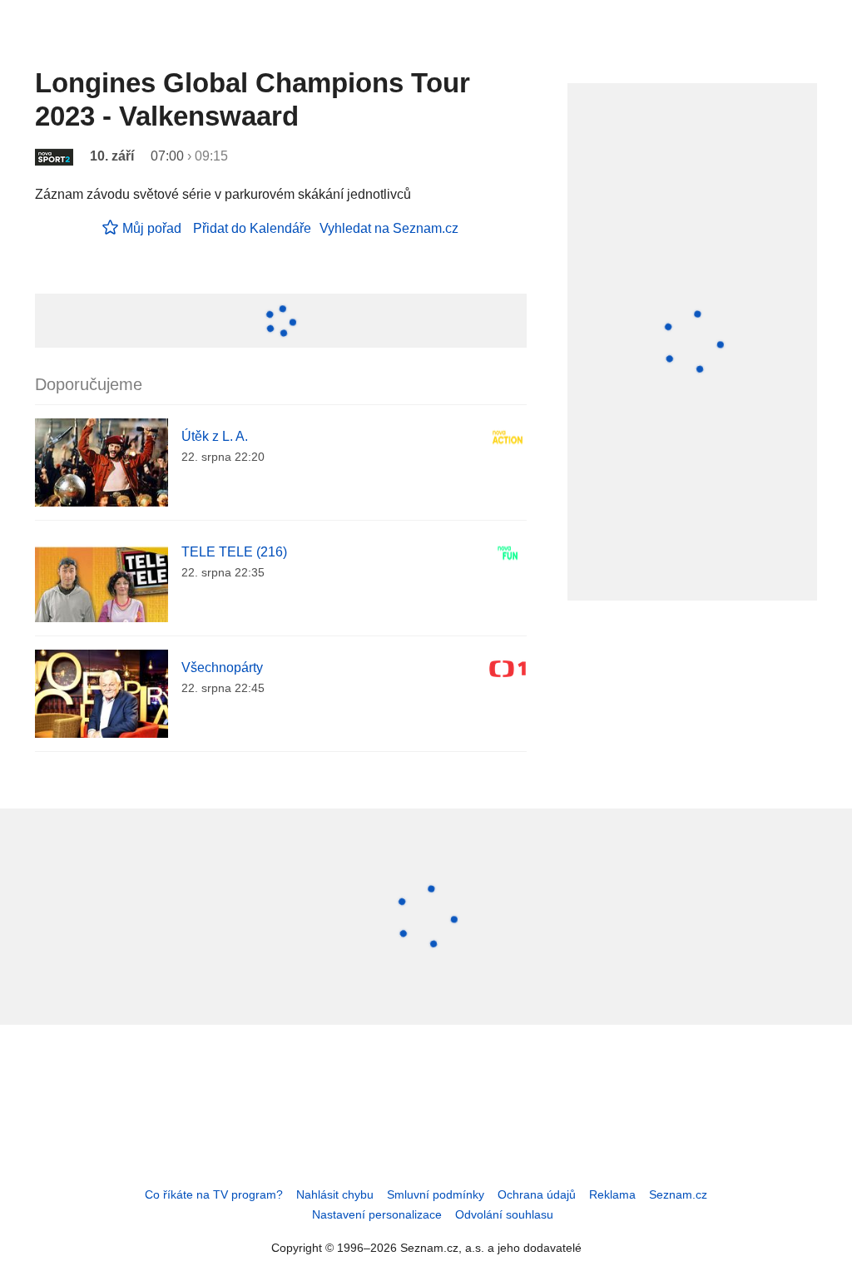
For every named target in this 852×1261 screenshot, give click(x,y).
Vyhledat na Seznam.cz (389, 228)
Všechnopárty (222, 667)
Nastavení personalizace (377, 1214)
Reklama (612, 1194)
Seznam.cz (678, 1194)
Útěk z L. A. (214, 436)
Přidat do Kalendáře (252, 228)
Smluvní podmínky (435, 1194)
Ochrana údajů (537, 1194)
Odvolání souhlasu (504, 1214)
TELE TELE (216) (234, 552)
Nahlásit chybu (335, 1194)
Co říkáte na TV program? (214, 1194)
